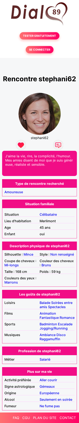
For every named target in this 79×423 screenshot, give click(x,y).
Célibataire (48, 214)
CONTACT (68, 418)
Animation (48, 313)
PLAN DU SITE (44, 418)
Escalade (65, 324)
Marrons (11, 282)
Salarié (45, 359)
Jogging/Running (54, 328)
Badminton (48, 324)
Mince (28, 254)
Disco (61, 335)
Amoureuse (13, 192)
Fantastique (49, 317)
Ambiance (48, 335)
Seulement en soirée (56, 399)
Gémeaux (47, 386)
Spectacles (57, 307)
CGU (26, 418)
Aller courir (48, 380)
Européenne (49, 393)
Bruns (46, 265)
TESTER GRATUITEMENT (39, 35)
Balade (45, 303)
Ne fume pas (50, 406)
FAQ (16, 418)
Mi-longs (11, 265)
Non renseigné (62, 254)
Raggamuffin (50, 339)
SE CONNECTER (39, 49)
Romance (67, 317)
